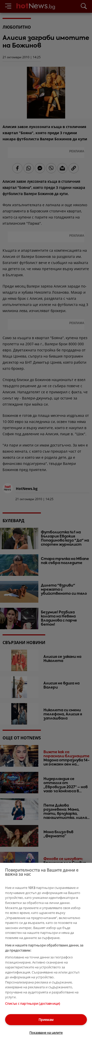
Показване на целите (46, 1032)
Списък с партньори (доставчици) (32, 1003)
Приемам (46, 1019)
